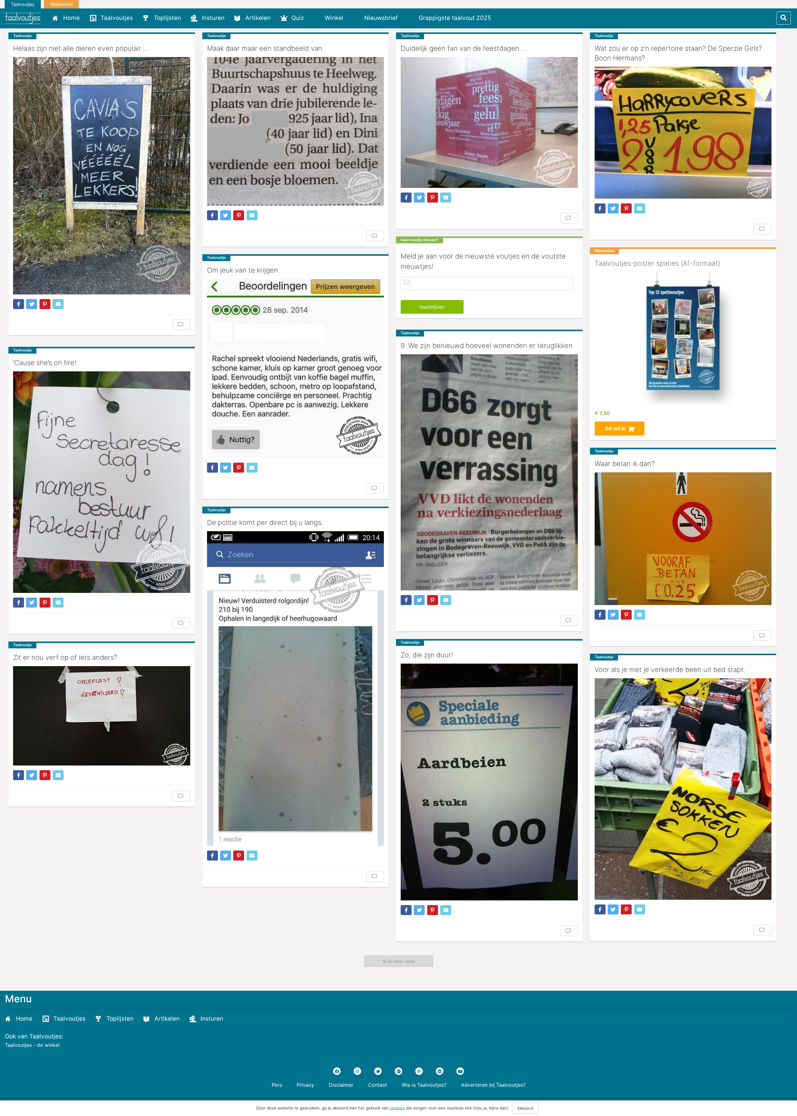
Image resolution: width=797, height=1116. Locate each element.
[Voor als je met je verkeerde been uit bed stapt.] (683, 789)
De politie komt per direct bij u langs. (265, 522)
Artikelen (258, 17)
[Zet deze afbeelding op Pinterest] (45, 304)
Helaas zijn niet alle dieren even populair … (81, 48)
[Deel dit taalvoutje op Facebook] (18, 304)
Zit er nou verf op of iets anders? (65, 657)
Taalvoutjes (23, 4)
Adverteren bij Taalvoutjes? (493, 1085)
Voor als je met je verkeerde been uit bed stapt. (670, 669)
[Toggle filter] (783, 18)
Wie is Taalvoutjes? (424, 1085)
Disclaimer (341, 1085)
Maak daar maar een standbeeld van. (265, 48)
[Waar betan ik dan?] (683, 538)
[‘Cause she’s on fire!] (101, 482)
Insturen (213, 17)
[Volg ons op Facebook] (337, 1071)
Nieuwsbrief (381, 17)
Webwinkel (61, 4)
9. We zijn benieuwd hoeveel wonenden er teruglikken (487, 345)
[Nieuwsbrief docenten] (506, 18)
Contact (377, 1085)
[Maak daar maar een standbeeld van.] (295, 131)
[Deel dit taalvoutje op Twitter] (31, 304)
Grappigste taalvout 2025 (455, 17)
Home (71, 17)
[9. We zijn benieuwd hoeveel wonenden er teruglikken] (489, 472)
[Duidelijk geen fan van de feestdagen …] (489, 122)
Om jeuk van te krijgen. (243, 270)
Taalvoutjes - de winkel (32, 1045)
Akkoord (525, 1108)
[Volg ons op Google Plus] (398, 1071)
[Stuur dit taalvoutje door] (58, 304)
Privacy (305, 1085)
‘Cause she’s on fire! (44, 363)
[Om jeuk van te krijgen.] (295, 368)
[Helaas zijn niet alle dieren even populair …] (101, 175)
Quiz (297, 17)
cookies (397, 1107)
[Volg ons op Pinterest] (419, 1071)
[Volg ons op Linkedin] (439, 1071)
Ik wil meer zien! (398, 961)
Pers (277, 1085)
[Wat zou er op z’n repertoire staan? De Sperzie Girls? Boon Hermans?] (683, 133)
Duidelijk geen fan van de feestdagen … (464, 48)
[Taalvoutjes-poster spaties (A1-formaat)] (683, 338)
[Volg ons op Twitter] (378, 1071)
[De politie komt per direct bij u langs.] (295, 688)
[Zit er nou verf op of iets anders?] (101, 716)
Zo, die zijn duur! (427, 655)
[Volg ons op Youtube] (460, 1071)
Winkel (334, 17)
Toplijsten (167, 17)
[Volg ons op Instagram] (357, 1071)
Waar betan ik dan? (625, 464)
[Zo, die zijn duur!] (489, 782)
